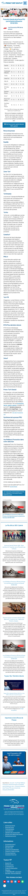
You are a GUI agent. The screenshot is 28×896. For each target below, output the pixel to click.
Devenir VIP (8, 863)
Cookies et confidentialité (12, 849)
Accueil (12, 782)
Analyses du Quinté (10, 825)
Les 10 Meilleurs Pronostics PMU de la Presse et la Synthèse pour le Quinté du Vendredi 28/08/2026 (14, 657)
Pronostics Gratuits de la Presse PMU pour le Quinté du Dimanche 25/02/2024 (14, 787)
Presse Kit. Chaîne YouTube (12, 851)
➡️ (14, 125)
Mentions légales (9, 846)
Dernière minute (9, 864)
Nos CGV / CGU (9, 847)
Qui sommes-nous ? (10, 844)
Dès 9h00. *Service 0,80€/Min (13, 873)
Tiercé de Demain (9, 829)
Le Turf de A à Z (9, 830)
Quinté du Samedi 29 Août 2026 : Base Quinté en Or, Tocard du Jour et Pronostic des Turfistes (14, 547)
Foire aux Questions (10, 853)
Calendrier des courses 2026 (12, 832)
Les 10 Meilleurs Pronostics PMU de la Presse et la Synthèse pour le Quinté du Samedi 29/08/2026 (14, 583)
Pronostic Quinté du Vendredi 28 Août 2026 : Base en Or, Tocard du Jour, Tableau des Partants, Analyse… (14, 619)
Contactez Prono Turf (10, 854)
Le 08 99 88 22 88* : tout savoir (13, 871)
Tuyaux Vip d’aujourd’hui (11, 868)
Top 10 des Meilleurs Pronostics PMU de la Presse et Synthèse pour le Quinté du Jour (13, 493)
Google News (13, 486)
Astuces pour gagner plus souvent (14, 834)
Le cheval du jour (9, 866)
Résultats (7, 870)
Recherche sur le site (10, 836)
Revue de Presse (9, 827)
